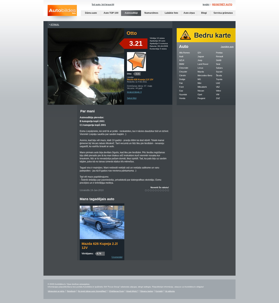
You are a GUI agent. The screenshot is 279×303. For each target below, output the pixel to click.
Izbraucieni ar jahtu (56, 291)
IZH (199, 53)
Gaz (181, 91)
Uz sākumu (170, 291)
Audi (181, 56)
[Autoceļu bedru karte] (206, 41)
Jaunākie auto (227, 46)
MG (199, 79)
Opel (200, 94)
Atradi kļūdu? (132, 291)
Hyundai (183, 94)
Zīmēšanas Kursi (116, 291)
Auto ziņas (189, 13)
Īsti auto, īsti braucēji (103, 4)
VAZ (218, 87)
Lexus (200, 68)
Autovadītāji (131, 13)
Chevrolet (183, 68)
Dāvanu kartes (146, 291)
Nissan (201, 91)
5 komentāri (117, 257)
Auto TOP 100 (111, 13)
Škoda (219, 75)
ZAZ (218, 98)
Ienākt (206, 4)
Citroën (182, 75)
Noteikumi (71, 291)
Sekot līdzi (131, 98)
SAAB (218, 60)
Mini (199, 83)
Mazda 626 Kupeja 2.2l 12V (100, 246)
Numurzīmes (151, 13)
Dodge (182, 79)
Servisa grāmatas (223, 13)
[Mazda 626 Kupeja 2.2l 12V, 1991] (102, 238)
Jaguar (201, 56)
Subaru (219, 68)
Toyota (219, 79)
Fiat (181, 83)
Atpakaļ (54, 24)
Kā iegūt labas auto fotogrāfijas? (92, 291)
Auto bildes (62, 13)
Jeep (200, 60)
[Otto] (136, 70)
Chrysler (183, 72)
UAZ (218, 83)
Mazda (201, 72)
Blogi (204, 13)
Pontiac (219, 53)
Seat (218, 64)
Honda (182, 98)
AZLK (181, 60)
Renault (219, 56)
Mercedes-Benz (205, 75)
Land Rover (203, 64)
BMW (181, 64)
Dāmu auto (91, 13)
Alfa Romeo (184, 53)
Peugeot (201, 98)
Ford (181, 87)
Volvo (218, 91)
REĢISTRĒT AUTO (222, 4)
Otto (129, 74)
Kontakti (159, 291)
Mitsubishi (202, 87)
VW (217, 94)
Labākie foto (171, 13)
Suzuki (219, 72)
